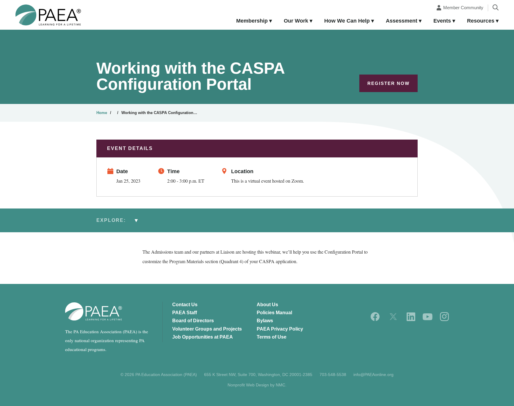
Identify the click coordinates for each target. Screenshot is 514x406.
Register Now (388, 83)
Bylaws (265, 320)
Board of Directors (193, 320)
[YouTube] (427, 316)
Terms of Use (271, 336)
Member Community (463, 7)
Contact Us (185, 304)
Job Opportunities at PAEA (202, 336)
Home (101, 112)
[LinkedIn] (411, 316)
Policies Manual (274, 312)
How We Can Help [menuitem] (347, 21)
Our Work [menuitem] (296, 21)
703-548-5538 (332, 374)
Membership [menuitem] (252, 21)
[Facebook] (375, 316)
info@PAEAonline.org (373, 374)
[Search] (496, 7)
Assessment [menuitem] (401, 21)
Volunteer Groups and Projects (207, 328)
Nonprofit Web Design (248, 385)
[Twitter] (393, 316)
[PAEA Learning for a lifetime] (48, 15)
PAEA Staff (184, 312)
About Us (267, 304)
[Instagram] (444, 316)
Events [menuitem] (442, 21)
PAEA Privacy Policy (280, 328)
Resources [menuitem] (480, 21)
